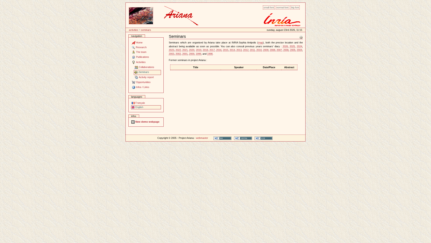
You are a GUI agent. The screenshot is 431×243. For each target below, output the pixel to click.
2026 (285, 46)
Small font (269, 7)
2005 (292, 50)
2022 (178, 50)
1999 (198, 53)
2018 (205, 50)
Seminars (146, 30)
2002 (178, 53)
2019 (198, 50)
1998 (210, 53)
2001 (185, 53)
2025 (292, 46)
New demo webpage (147, 121)
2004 (299, 50)
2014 (232, 50)
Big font (295, 7)
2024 (299, 46)
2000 (191, 53)
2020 (191, 50)
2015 (225, 50)
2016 (219, 50)
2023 (171, 50)
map (260, 42)
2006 (286, 50)
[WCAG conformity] (222, 138)
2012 (245, 50)
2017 (212, 50)
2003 (171, 53)
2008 (272, 50)
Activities (133, 30)
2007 (279, 50)
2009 (265, 50)
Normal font (282, 7)
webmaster (202, 138)
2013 (239, 50)
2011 (252, 50)
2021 (185, 50)
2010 (259, 50)
